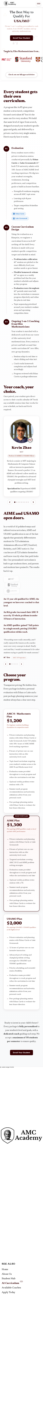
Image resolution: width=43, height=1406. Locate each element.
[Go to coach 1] (14, 502)
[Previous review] (6, 664)
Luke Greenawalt (21, 218)
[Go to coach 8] (26, 502)
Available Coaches (11, 1288)
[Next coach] (33, 502)
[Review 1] (9, 664)
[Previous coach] (9, 502)
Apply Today (8, 1292)
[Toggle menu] (38, 3)
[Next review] (21, 664)
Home (5, 1269)
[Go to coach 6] (23, 502)
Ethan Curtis (19, 214)
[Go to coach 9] (28, 502)
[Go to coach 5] (21, 502)
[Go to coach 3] (18, 502)
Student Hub (8, 1278)
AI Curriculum (10, 1283)
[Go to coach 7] (24, 502)
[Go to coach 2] (16, 502)
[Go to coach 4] (19, 502)
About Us (7, 1274)
